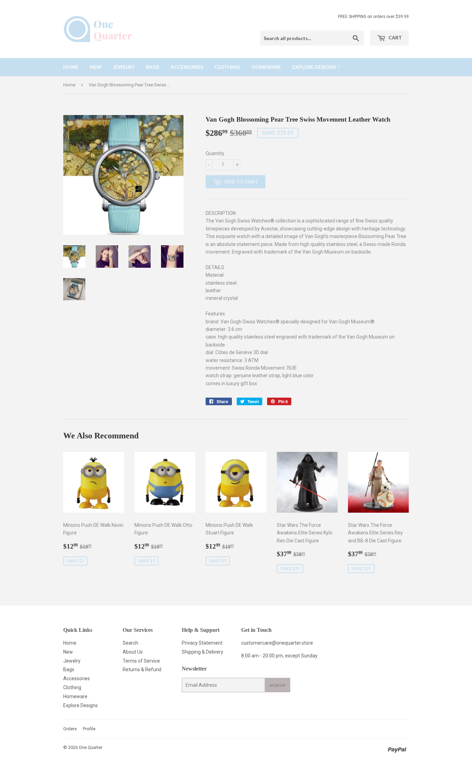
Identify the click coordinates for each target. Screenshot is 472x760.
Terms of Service (141, 661)
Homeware (266, 67)
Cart (394, 37)
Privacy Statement (202, 643)
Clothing (227, 67)
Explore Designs (314, 67)
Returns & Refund (142, 669)
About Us (133, 652)
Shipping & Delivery (202, 652)
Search (130, 643)
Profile (89, 728)
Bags (152, 67)
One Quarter (90, 747)
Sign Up (277, 685)
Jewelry (123, 67)
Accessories (186, 67)
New (96, 67)
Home (70, 67)
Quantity (215, 153)
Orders (70, 728)
